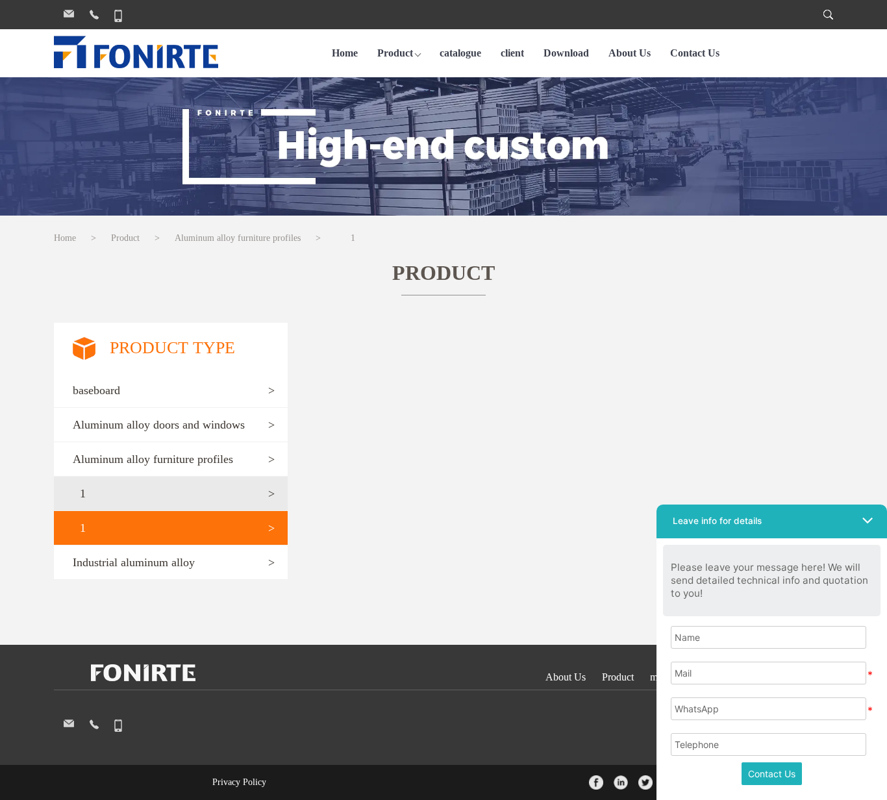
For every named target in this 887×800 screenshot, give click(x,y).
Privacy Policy (239, 782)
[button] (171, 390)
